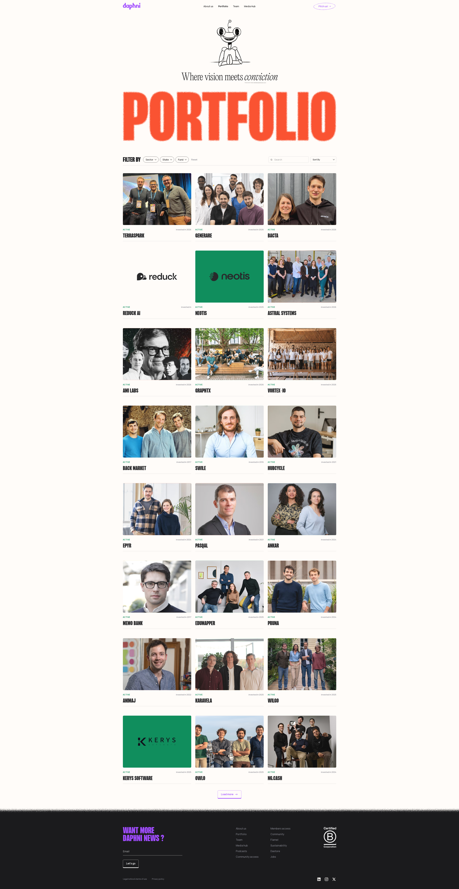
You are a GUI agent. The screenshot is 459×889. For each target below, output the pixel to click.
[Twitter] (334, 879)
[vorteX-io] (302, 362)
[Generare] (229, 207)
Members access (280, 828)
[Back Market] (157, 439)
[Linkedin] (319, 879)
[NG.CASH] (302, 749)
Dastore (275, 851)
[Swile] (229, 439)
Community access (247, 856)
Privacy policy (158, 879)
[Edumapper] (229, 594)
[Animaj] (157, 672)
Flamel (274, 839)
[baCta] (302, 207)
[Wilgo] (302, 672)
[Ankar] (302, 517)
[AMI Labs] (157, 362)
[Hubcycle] (302, 439)
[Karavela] (229, 672)
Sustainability (278, 845)
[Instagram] (326, 879)
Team (236, 6)
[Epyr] (157, 517)
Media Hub (250, 6)
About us (208, 6)
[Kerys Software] (157, 749)
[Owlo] (229, 749)
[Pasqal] (229, 517)
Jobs (273, 856)
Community (277, 834)
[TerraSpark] (157, 207)
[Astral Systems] (302, 284)
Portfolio (223, 6)
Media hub (242, 845)
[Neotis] (229, 284)
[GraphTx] (229, 362)
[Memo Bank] (157, 594)
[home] (145, 6)
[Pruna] (302, 594)
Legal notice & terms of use (135, 879)
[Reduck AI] (157, 284)
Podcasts (241, 851)
